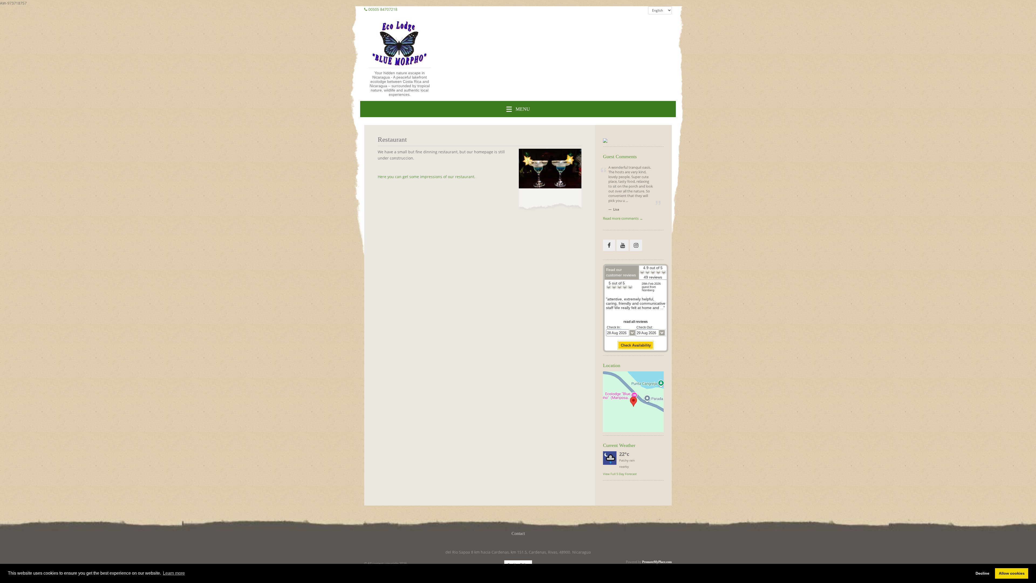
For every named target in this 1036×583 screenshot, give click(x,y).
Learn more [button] (174, 573)
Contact (518, 533)
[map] (633, 401)
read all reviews (635, 322)
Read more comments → (623, 219)
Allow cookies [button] (1012, 573)
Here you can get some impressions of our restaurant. (426, 176)
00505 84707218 (382, 9)
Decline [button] (982, 573)
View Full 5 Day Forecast (620, 474)
